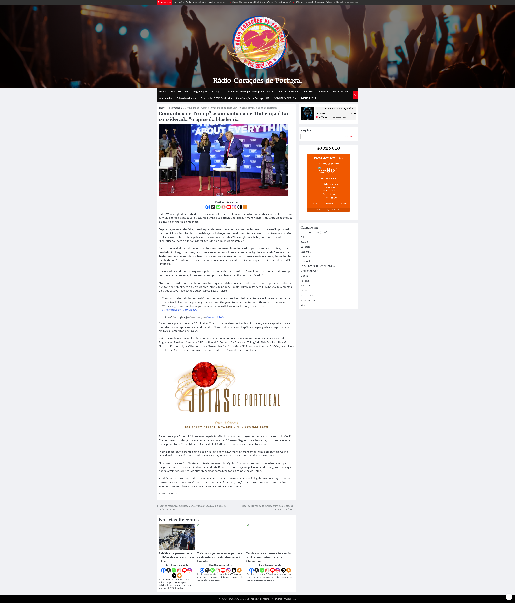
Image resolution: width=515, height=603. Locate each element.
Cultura (304, 237)
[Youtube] (228, 207)
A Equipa (216, 91)
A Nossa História (179, 91)
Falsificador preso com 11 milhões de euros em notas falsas (176, 557)
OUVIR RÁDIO (340, 91)
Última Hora (306, 295)
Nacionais (305, 280)
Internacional (307, 261)
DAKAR (304, 242)
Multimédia (165, 98)
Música (304, 276)
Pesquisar (305, 130)
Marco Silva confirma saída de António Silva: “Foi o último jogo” (231, 2)
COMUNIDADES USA (285, 98)
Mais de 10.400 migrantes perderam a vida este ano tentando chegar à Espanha (220, 557)
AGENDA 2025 (308, 98)
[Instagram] (234, 207)
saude (303, 290)
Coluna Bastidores (186, 98)
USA (302, 305)
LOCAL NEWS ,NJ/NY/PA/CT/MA (317, 266)
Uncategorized (308, 300)
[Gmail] (223, 207)
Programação (200, 91)
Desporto (305, 247)
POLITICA (305, 285)
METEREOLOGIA (309, 271)
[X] (213, 207)
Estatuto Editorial (288, 91)
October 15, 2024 (215, 317)
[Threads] (239, 207)
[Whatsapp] (218, 207)
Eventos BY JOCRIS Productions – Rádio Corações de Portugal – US (235, 98)
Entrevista (305, 256)
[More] (245, 207)
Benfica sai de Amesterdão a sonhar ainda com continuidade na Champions (269, 557)
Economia (305, 251)
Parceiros (323, 91)
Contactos (308, 91)
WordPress (290, 599)
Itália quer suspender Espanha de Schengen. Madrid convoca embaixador (298, 2)
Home (162, 91)
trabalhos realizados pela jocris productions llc (249, 91)
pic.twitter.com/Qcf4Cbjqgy (179, 310)
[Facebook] (207, 207)
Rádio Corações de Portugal (257, 80)
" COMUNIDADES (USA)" (313, 232)
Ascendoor (268, 599)
